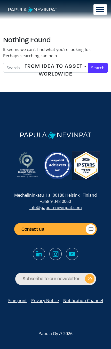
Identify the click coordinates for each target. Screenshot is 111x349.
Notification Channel (83, 300)
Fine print (17, 300)
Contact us (32, 229)
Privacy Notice (45, 300)
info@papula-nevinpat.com (55, 207)
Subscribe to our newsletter (51, 278)
